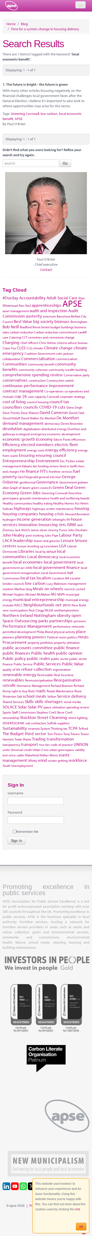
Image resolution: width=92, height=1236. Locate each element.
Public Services (47, 663)
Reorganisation (67, 680)
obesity (64, 615)
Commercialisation (38, 358)
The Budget (13, 733)
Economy (44, 439)
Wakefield (32, 755)
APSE (18, 118)
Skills (29, 701)
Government (68, 482)
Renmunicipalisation (39, 680)
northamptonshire (66, 610)
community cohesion (33, 370)
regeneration (62, 669)
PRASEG (83, 637)
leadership (23, 540)
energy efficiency (61, 449)
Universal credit (21, 750)
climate (38, 348)
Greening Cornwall (25, 113)
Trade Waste (23, 739)
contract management (23, 390)
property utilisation (67, 642)
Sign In (16, 840)
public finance (66, 647)
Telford (83, 728)
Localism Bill (60, 578)
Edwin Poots (62, 439)
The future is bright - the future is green (37, 84)
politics (72, 637)
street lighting (77, 718)
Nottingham (45, 615)
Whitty (32, 760)
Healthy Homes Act (66, 503)
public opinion (69, 653)
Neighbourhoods (39, 604)
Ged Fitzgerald (28, 477)
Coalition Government (40, 353)
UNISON (81, 744)
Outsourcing (26, 620)
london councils (13, 583)
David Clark (76, 413)
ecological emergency (31, 434)
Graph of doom (20, 488)
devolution (12, 428)
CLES (21, 347)
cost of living (14, 401)
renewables (13, 680)
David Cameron (54, 412)
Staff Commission (24, 712)
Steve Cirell (64, 712)
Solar (22, 706)
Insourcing (48, 524)
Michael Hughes (14, 594)
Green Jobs (30, 492)
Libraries (26, 551)
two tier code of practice (56, 745)
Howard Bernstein (77, 514)
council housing (38, 402)
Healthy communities (17, 503)
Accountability (32, 297)
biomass (62, 321)
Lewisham (51, 546)
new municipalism (15, 610)
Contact (46, 269)
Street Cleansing (52, 717)
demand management (23, 423)
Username (15, 793)
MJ (53, 594)
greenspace (11, 498)
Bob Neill (11, 326)
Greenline (75, 493)
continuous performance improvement (38, 385)
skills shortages (49, 701)
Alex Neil (24, 305)
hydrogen (9, 519)
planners (8, 637)
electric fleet (66, 444)
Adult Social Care (62, 297)
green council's (41, 488)
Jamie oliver (39, 530)
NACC (18, 605)
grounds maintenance (34, 498)
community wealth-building (68, 370)
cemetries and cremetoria (46, 337)
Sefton (51, 696)
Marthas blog (23, 589)
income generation (34, 519)
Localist (75, 578)
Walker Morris (48, 755)
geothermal (27, 482)
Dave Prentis (11, 413)
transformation (60, 738)
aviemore (49, 316)
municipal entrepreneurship (38, 599)
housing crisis (51, 513)
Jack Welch (22, 530)
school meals (34, 696)
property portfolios (40, 642)
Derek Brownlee (72, 423)
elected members (37, 444)
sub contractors (35, 723)
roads (41, 690)
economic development (63, 434)
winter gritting (58, 760)
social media (72, 702)
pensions (80, 621)
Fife (22, 471)
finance (32, 471)
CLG (29, 348)
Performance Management (27, 626)
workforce (77, 760)
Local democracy (42, 556)
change (69, 337)
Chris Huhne (47, 343)
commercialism (66, 359)
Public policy (14, 658)
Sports (7, 712)
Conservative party (76, 375)
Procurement (15, 642)
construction (37, 380)
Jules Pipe (51, 535)
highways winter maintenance (53, 509)
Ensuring (27, 455)
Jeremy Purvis (57, 530)
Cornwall (53, 396)
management (76, 583)
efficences (78, 439)
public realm (38, 658)
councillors (12, 407)
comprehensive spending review (33, 374)
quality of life (11, 669)
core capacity (37, 396)
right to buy (19, 691)
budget (55, 327)
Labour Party (70, 535)
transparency (11, 745)
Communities (15, 364)
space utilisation (54, 707)
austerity (34, 316)
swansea (34, 728)
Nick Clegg (36, 610)
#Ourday (10, 297)
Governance (47, 481)
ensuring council (51, 455)
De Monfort (48, 418)
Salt (19, 696)
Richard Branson (62, 686)
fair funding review (46, 466)
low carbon (49, 113)
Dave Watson (30, 413)
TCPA (72, 728)
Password (15, 812)
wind (42, 760)
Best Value (23, 321)
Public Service (23, 664)
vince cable (16, 755)
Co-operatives (54, 391)
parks (43, 620)
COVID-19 (48, 407)
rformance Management (33, 686)
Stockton (28, 717)
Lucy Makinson (57, 583)
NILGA (48, 610)
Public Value (73, 663)
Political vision (56, 637)
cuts (61, 407)
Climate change (58, 347)
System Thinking (51, 728)
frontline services (60, 471)
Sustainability (15, 728)
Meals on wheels (48, 588)
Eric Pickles (67, 461)
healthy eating (42, 503)
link (77, 1209)
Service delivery (71, 696)
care (5, 337)
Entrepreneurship (19, 460)
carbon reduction (21, 332)
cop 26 (20, 396)
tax (65, 728)
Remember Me (27, 831)
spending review (77, 707)
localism (44, 577)
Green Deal (63, 487)
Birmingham (79, 322)
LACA (7, 540)
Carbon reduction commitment (55, 332)
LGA (62, 545)
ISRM (71, 524)
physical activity (64, 632)
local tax (28, 577)
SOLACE (10, 706)
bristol (45, 327)
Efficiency (11, 444)
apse (11, 5)
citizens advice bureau (72, 343)
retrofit (9, 685)
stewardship (11, 718)
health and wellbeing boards (69, 498)
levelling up (35, 546)
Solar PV (35, 706)
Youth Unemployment (18, 766)
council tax (59, 401)
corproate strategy (72, 396)
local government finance (56, 567)
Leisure (67, 540)
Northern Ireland (18, 615)
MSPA (61, 594)
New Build (79, 605)
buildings (67, 327)
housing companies (20, 513)
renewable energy (19, 674)
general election (50, 477)
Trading (39, 738)
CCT (24, 337)
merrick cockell (74, 589)
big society (43, 321)
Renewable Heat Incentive (55, 675)
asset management (16, 311)
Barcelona (63, 316)
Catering (15, 337)
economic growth (19, 439)
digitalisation (32, 429)
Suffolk (51, 723)
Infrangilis (59, 519)
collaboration (11, 359)
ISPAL (62, 525)
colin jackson (64, 353)
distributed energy (54, 429)
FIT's (44, 471)
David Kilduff (11, 418)
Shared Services (13, 702)
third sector (35, 733)
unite (6, 750)
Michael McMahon (37, 594)
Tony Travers (71, 734)
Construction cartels (60, 380)
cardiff (82, 332)
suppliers (63, 723)
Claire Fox (9, 348)
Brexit (36, 327)
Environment (47, 460)
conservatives (15, 380)
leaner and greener (47, 541)
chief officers (29, 343)
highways (22, 508)
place (81, 631)
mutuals (8, 605)
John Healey (14, 535)
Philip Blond (45, 632)
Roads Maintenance (60, 691)
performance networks (68, 626)
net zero (63, 604)
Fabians (27, 466)
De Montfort (67, 417)
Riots (31, 691)
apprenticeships (46, 305)
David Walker (30, 418)
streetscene (13, 722)
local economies (28, 562)
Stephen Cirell (46, 712)
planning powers (30, 636)
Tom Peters (55, 734)
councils (30, 407)
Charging (11, 342)
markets (8, 589)
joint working (35, 535)
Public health (43, 653)
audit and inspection (48, 310)
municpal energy (77, 600)
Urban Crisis (40, 750)
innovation (28, 524)
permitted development (19, 632)
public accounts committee (28, 647)
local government (60, 562)
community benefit (41, 364)
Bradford (26, 327)
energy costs (35, 450)
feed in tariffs (69, 466)
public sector (59, 659)
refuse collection (36, 669)
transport (29, 744)
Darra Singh (74, 407)
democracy (52, 423)
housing (82, 508)
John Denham (77, 530)
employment (14, 449)
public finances (16, 653)
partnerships (61, 620)
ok (81, 1226)
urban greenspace (61, 750)
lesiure (22, 546)
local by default (45, 551)
